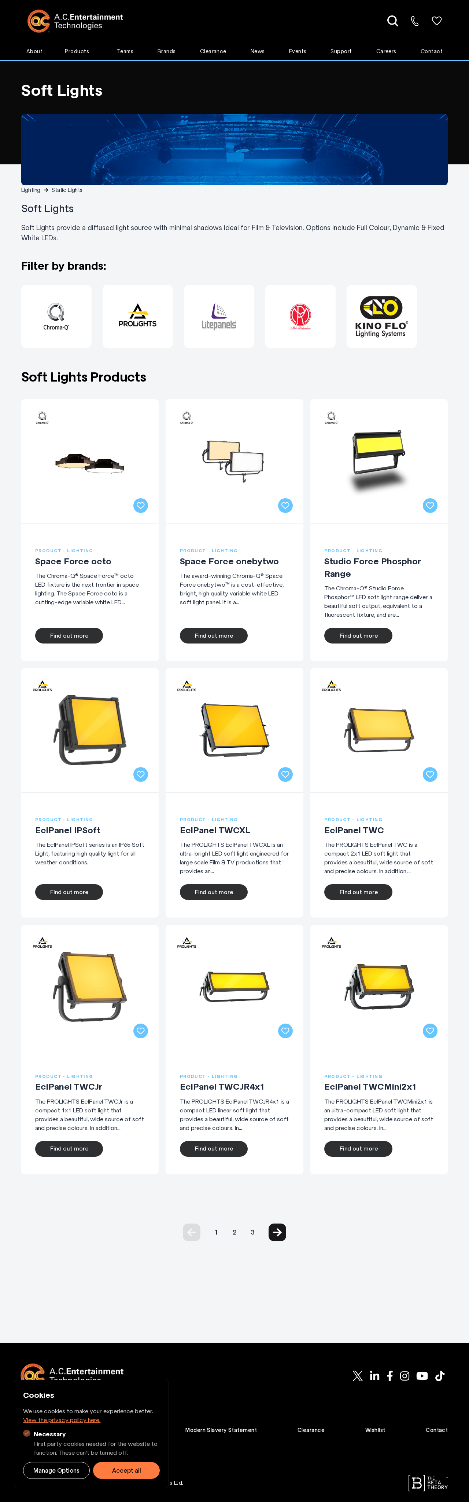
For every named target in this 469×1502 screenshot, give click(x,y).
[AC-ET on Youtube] (422, 1376)
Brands (167, 51)
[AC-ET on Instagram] (404, 1376)
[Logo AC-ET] (80, 21)
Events (298, 51)
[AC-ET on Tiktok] (440, 1376)
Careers (386, 51)
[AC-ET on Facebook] (389, 1376)
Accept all (126, 1470)
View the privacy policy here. (61, 1419)
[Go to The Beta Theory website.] (428, 1483)
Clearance (213, 51)
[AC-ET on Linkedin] (375, 1376)
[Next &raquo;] (277, 1232)
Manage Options (56, 1470)
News (258, 51)
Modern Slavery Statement (221, 1430)
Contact (432, 51)
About (34, 51)
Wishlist (375, 1430)
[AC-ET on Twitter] (358, 1376)
